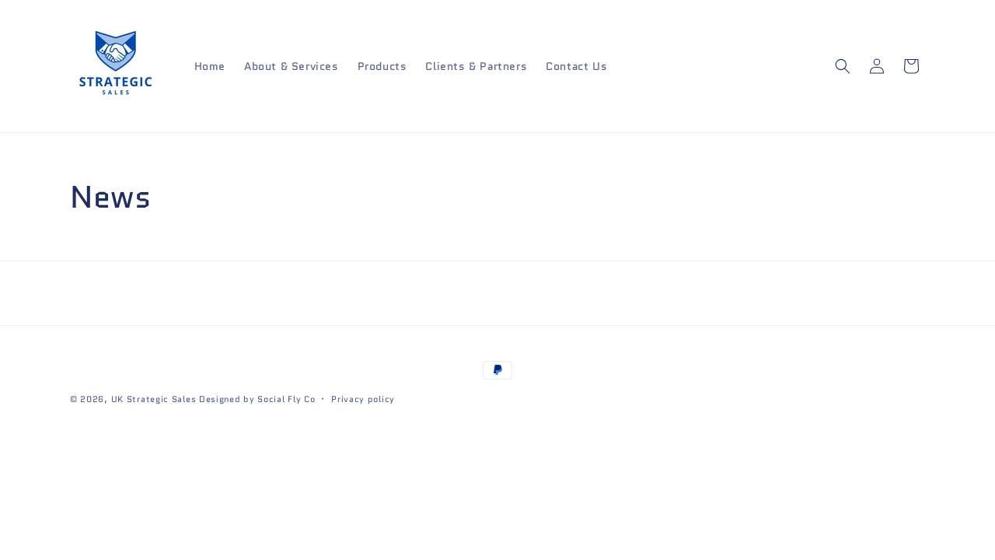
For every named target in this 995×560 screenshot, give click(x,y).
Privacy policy (363, 399)
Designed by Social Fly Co (257, 399)
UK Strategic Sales (154, 399)
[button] (843, 66)
